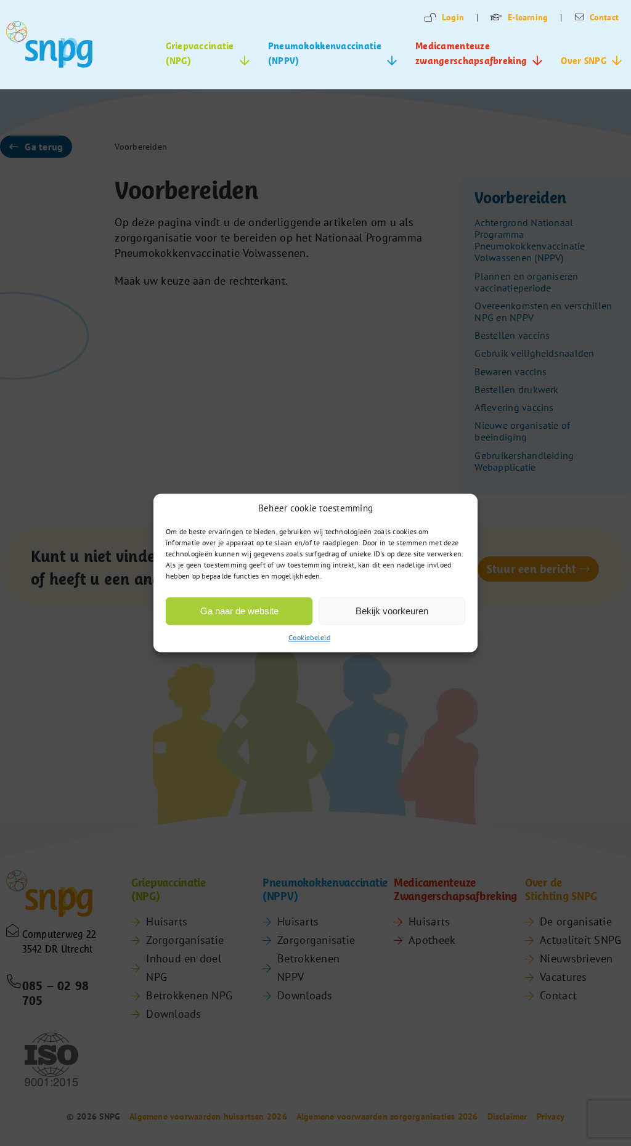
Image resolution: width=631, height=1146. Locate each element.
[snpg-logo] (49, 44)
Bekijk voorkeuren (392, 611)
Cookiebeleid (309, 637)
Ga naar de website (239, 611)
